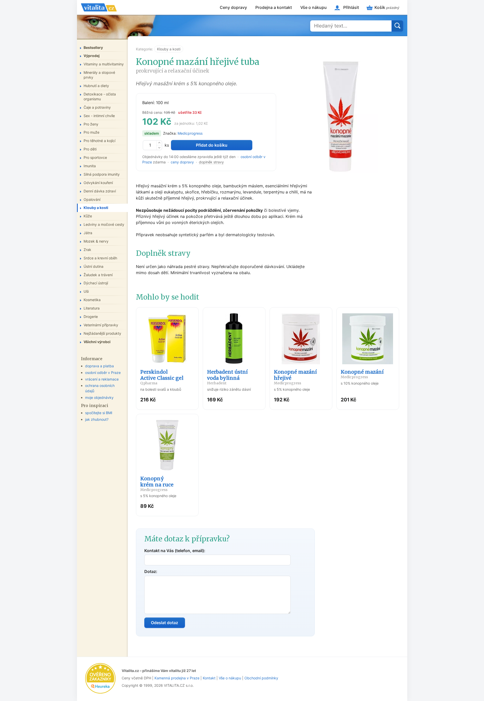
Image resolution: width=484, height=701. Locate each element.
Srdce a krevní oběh (100, 258)
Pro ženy (91, 124)
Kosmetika (92, 300)
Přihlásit (351, 7)
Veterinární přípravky (101, 325)
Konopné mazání (362, 374)
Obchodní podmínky (261, 678)
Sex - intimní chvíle (99, 116)
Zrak (87, 249)
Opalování (92, 199)
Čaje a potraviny (97, 107)
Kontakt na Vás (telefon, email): (174, 550)
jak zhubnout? (96, 419)
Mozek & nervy (96, 241)
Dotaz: (150, 571)
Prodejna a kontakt (273, 7)
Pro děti (90, 149)
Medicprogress (190, 133)
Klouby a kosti (168, 49)
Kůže (88, 216)
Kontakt (209, 678)
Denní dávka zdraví (100, 191)
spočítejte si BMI (98, 413)
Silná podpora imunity (102, 174)
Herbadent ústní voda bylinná (227, 377)
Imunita (90, 166)
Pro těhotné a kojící (99, 140)
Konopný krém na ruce (157, 483)
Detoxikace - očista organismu (100, 96)
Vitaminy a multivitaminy (104, 64)
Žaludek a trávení (98, 275)
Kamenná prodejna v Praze (176, 678)
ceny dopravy (182, 162)
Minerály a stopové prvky (99, 74)
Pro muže (91, 132)
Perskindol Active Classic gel (161, 377)
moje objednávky (99, 397)
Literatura (92, 308)
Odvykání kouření (98, 182)
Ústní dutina (93, 266)
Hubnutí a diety (96, 85)
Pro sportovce (95, 157)
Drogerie (91, 316)
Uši (86, 291)
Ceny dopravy (233, 7)
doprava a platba (99, 366)
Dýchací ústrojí (96, 283)
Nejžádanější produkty (102, 333)
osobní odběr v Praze (103, 372)
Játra (88, 233)
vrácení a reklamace (102, 379)
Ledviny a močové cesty (104, 224)
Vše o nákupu (313, 7)
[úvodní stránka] (99, 7)
